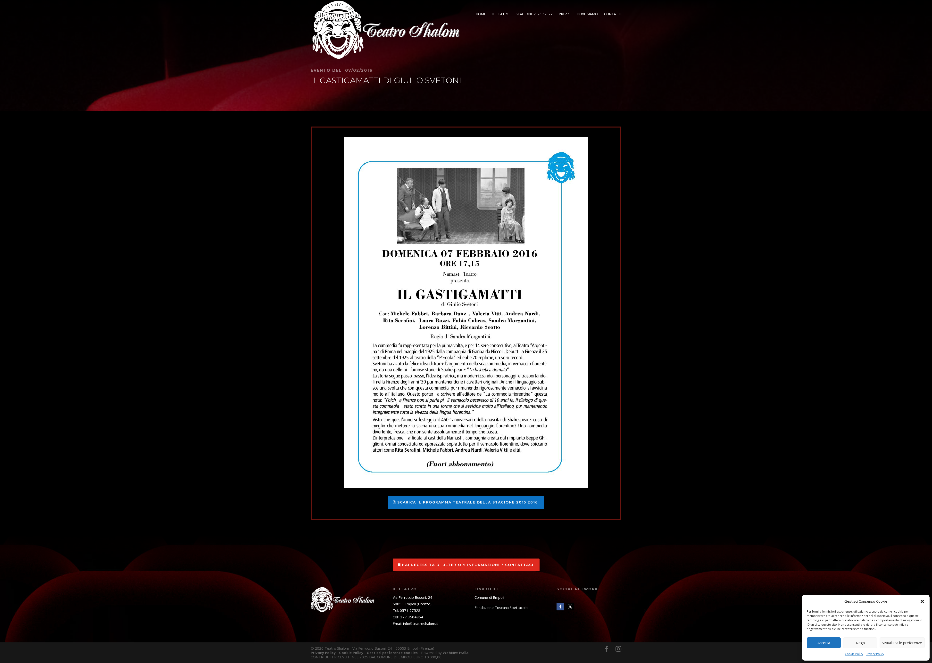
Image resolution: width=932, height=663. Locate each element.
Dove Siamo (587, 14)
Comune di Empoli (489, 597)
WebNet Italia (455, 652)
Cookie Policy (854, 654)
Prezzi (564, 14)
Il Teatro (500, 14)
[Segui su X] (570, 606)
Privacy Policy (875, 654)
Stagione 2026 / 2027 (534, 14)
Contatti (612, 14)
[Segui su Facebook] (560, 606)
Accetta (823, 642)
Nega (860, 642)
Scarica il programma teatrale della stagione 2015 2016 (467, 502)
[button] (922, 601)
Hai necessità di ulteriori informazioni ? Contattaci (467, 565)
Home (481, 14)
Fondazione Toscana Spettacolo (501, 607)
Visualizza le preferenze (902, 642)
